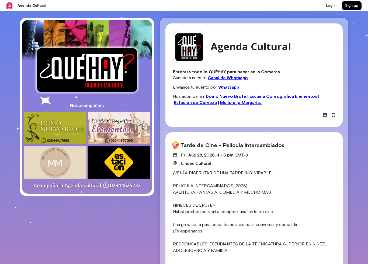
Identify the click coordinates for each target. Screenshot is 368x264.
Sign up (351, 5)
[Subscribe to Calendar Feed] (325, 115)
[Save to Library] (333, 115)
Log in (331, 5)
